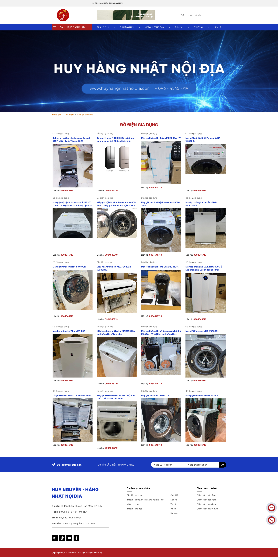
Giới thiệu (174, 495)
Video (173, 508)
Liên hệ (173, 499)
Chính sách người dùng (207, 508)
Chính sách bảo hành (206, 499)
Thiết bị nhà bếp (134, 508)
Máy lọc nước (133, 504)
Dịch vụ (174, 513)
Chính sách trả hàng (206, 495)
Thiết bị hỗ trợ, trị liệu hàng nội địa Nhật (145, 499)
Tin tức (173, 504)
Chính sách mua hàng (207, 504)
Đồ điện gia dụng (135, 495)
